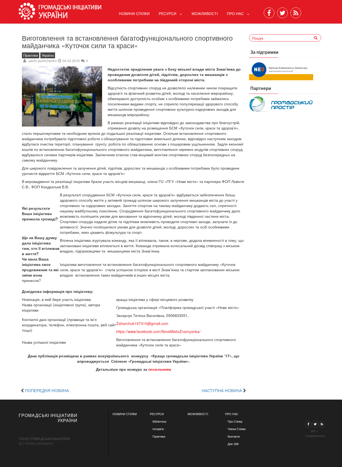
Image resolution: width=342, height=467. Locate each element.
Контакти (234, 436)
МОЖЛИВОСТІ (198, 414)
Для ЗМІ (233, 444)
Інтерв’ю (158, 429)
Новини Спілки (134, 13)
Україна (48, 55)
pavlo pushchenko (43, 60)
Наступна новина (222, 390)
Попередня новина (47, 390)
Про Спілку (235, 421)
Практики (30, 55)
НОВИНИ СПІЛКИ (124, 414)
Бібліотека (159, 421)
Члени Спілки (237, 429)
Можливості (205, 13)
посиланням (159, 369)
